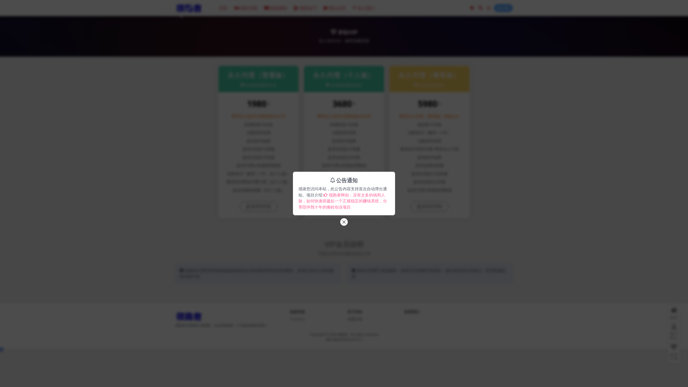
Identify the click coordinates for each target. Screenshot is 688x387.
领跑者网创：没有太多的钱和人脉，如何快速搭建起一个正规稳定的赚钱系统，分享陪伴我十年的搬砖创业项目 (342, 201)
